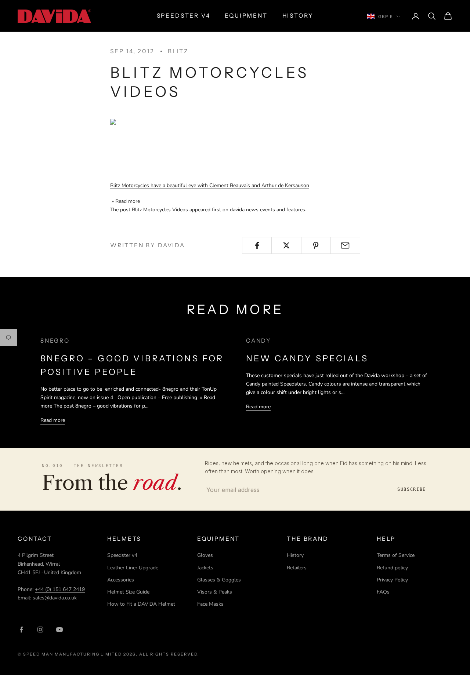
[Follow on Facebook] (21, 629)
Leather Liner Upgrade (132, 567)
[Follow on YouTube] (59, 629)
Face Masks (210, 604)
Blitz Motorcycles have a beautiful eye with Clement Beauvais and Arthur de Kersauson (209, 185)
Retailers (297, 567)
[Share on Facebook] (256, 245)
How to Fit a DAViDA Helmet (141, 604)
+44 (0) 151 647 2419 (60, 589)
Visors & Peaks (214, 591)
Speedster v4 (122, 555)
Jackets (205, 567)
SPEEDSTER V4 (183, 15)
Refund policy (392, 567)
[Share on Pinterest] (315, 245)
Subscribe (411, 489)
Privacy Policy (392, 579)
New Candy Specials (307, 358)
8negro (55, 340)
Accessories (120, 579)
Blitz (178, 51)
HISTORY (298, 15)
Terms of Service (396, 555)
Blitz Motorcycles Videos (160, 209)
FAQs (383, 591)
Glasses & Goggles (219, 579)
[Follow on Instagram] (40, 629)
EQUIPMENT (246, 15)
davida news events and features (267, 209)
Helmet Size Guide (128, 591)
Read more (52, 420)
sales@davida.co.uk (55, 597)
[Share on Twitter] (286, 245)
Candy (258, 340)
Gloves (205, 555)
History (295, 555)
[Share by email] (345, 245)
